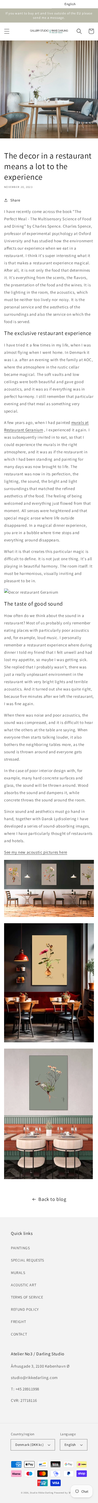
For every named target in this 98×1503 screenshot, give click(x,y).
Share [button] (15, 200)
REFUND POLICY (25, 1309)
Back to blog (52, 1199)
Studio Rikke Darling (41, 1492)
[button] (7, 31)
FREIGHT (18, 1321)
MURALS (18, 1272)
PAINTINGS (20, 1247)
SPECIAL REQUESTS (27, 1260)
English (70, 1444)
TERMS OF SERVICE (27, 1297)
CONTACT (19, 1334)
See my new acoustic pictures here (35, 852)
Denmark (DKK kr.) (29, 1444)
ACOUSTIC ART (23, 1284)
